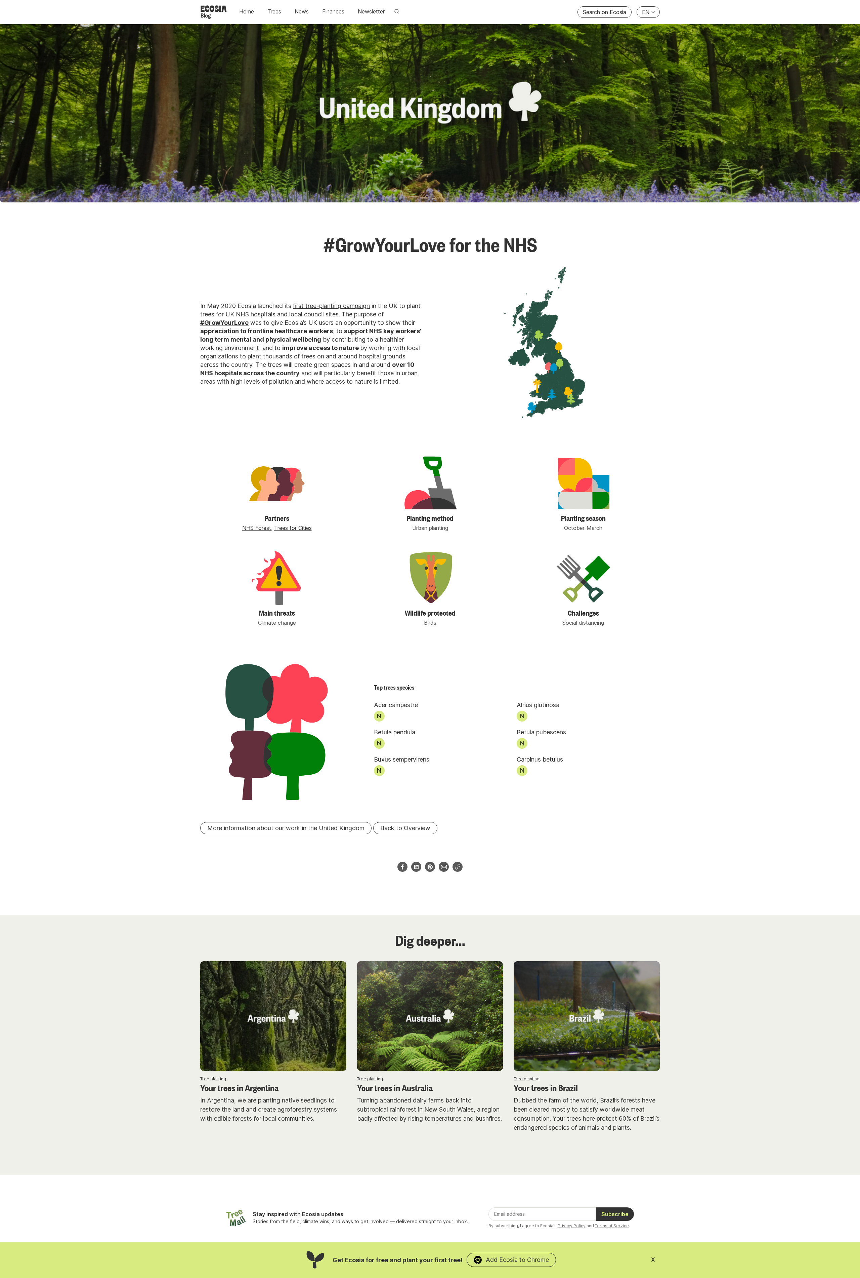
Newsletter (371, 11)
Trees (274, 11)
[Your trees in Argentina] (273, 1016)
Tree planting (213, 1078)
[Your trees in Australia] (430, 1016)
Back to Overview (405, 827)
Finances (333, 11)
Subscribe (615, 1214)
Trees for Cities (293, 528)
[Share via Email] (444, 867)
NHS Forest (256, 528)
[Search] (396, 11)
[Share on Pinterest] (430, 867)
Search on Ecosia (604, 12)
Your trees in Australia (395, 1087)
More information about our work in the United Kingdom (285, 827)
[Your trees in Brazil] (587, 1016)
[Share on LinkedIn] (416, 867)
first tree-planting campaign (331, 305)
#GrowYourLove (224, 322)
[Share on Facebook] (402, 867)
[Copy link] (458, 867)
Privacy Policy (572, 1225)
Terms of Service (612, 1225)
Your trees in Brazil (546, 1087)
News (302, 11)
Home (246, 11)
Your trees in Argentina (239, 1087)
